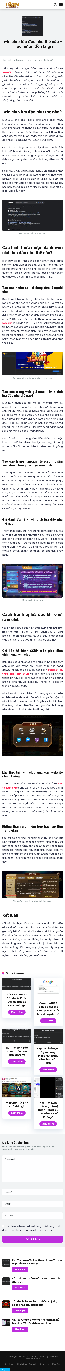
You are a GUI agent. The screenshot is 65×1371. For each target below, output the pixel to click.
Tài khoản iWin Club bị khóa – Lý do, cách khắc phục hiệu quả (34, 1303)
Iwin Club (8, 72)
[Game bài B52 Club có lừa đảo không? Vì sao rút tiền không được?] (48, 997)
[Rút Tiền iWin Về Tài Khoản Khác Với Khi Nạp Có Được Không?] (16, 989)
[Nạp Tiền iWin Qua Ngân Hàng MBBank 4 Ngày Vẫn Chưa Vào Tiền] (48, 1043)
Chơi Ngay (20, 1310)
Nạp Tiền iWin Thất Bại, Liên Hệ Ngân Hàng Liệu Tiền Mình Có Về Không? (48, 1110)
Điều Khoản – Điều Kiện (50, 1364)
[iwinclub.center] (12, 4)
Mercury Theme (33, 1358)
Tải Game (48, 1020)
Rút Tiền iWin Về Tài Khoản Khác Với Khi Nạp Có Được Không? (17, 1000)
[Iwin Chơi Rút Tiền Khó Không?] (16, 1097)
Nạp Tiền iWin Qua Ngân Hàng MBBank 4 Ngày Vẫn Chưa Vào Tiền (48, 1056)
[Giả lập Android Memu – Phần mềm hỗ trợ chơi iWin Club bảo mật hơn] (6, 1325)
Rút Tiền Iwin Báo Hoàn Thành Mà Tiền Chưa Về (17, 1051)
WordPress (53, 1356)
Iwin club (7, 323)
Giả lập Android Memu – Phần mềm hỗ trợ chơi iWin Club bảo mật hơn (35, 1321)
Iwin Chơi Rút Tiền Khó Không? (17, 1104)
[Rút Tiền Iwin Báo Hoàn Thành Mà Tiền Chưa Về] (16, 1042)
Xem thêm (17, 1012)
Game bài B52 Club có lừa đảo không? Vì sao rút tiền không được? (48, 1009)
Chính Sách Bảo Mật (26, 1364)
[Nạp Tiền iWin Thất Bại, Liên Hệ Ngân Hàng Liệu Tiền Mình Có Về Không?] (48, 1097)
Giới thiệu (9, 1364)
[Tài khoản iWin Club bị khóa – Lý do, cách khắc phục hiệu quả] (6, 1307)
